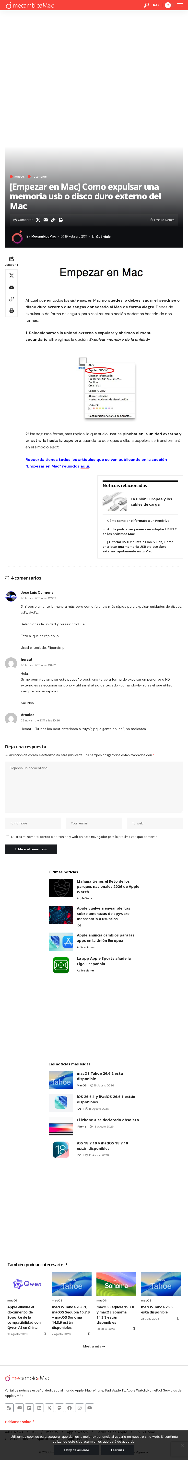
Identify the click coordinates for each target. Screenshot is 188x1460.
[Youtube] (89, 1407)
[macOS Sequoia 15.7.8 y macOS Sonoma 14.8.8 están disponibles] (116, 1284)
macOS (19, 176)
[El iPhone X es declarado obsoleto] (61, 1126)
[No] (181, 1445)
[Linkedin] (39, 1407)
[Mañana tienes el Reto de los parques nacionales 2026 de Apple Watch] (61, 888)
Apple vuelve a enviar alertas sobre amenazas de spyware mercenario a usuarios (103, 913)
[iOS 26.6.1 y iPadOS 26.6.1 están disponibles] (61, 1103)
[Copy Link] (53, 220)
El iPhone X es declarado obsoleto (108, 1119)
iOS (79, 925)
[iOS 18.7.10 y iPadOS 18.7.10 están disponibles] (61, 1150)
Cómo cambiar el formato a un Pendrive (138, 520)
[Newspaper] (19, 1407)
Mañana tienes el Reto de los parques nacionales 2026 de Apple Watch (108, 886)
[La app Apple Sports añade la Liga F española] (61, 965)
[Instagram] (79, 1407)
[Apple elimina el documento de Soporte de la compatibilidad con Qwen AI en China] (27, 1284)
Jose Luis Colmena (37, 592)
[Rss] (9, 1407)
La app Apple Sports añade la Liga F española (104, 961)
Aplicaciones (85, 947)
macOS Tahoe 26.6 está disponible (157, 1309)
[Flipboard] (29, 1407)
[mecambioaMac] (29, 5)
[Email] (45, 220)
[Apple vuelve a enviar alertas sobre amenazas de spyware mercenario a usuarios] (61, 915)
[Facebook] (69, 1407)
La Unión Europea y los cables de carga (151, 501)
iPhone (81, 1126)
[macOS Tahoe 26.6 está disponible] (161, 1284)
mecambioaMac (43, 236)
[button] (146, 5)
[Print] (60, 220)
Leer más (117, 1450)
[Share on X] (38, 220)
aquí (85, 466)
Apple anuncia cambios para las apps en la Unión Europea (105, 938)
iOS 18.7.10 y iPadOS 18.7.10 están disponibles (102, 1146)
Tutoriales (39, 176)
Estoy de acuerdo (76, 1450)
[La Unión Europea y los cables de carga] (115, 501)
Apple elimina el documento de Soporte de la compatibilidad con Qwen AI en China (24, 1317)
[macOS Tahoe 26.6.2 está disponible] (61, 1080)
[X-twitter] (49, 1407)
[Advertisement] (94, 47)
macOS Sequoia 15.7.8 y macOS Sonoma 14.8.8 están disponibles (115, 1314)
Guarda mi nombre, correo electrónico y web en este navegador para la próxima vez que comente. (84, 837)
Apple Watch (85, 898)
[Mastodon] (59, 1407)
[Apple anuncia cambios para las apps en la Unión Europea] (61, 942)
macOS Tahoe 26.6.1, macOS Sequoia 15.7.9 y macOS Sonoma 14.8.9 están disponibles (71, 1317)
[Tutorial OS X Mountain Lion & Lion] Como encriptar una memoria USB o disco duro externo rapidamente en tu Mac (138, 546)
